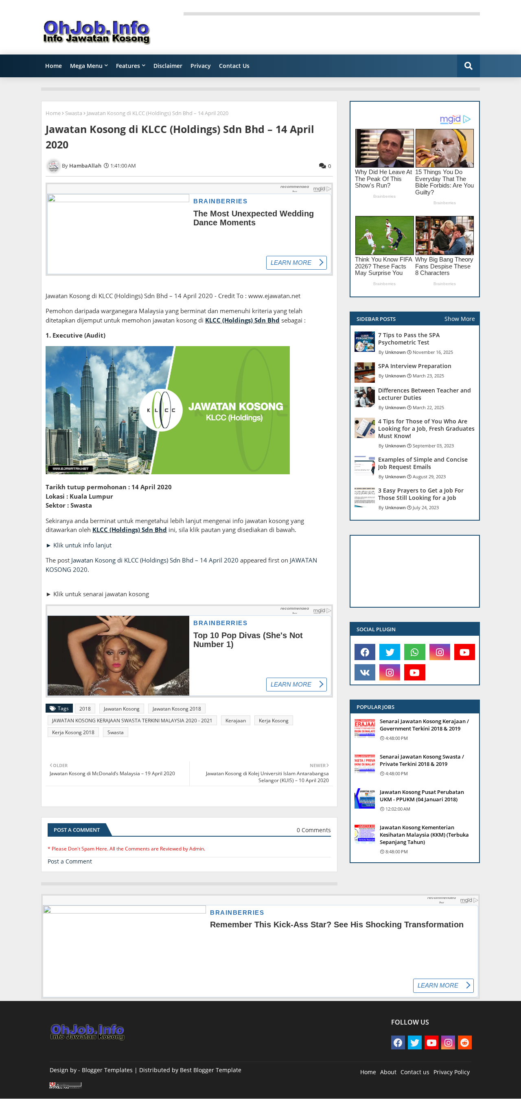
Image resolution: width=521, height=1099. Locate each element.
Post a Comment (70, 861)
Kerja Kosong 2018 (73, 732)
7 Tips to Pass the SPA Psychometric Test (409, 338)
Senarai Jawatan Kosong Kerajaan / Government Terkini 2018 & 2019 (424, 724)
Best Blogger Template (210, 1070)
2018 (85, 708)
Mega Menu (86, 66)
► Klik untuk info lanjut (79, 545)
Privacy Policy (451, 1072)
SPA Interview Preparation (414, 366)
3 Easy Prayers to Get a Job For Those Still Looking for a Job (421, 494)
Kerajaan (235, 720)
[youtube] (464, 652)
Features (128, 66)
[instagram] (439, 652)
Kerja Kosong (274, 720)
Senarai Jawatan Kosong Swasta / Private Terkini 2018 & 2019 (422, 760)
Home (53, 66)
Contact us (415, 1072)
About (388, 1072)
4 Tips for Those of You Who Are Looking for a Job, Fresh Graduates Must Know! (426, 429)
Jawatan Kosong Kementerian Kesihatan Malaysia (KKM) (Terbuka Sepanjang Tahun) (424, 835)
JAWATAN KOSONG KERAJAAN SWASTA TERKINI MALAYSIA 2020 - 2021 (132, 720)
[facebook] (365, 652)
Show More (459, 319)
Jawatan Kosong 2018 (177, 708)
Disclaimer (167, 66)
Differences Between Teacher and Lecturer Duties (424, 394)
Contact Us (234, 66)
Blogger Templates (107, 1070)
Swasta (73, 113)
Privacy (200, 66)
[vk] (365, 672)
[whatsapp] (414, 652)
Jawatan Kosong (122, 708)
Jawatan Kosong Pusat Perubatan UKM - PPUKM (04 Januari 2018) (422, 795)
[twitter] (389, 652)
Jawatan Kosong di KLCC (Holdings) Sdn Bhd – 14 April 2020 (155, 560)
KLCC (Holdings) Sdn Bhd (242, 320)
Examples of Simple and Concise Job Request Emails (423, 463)
